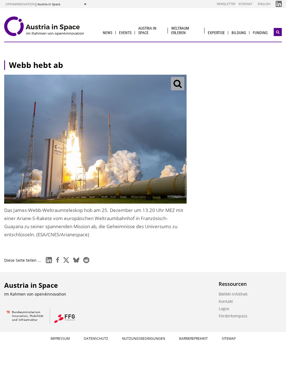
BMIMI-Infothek (233, 294)
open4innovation (20, 4)
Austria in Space (147, 30)
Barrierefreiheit (193, 338)
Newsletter (226, 4)
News (107, 32)
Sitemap (229, 338)
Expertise (216, 32)
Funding (260, 32)
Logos (224, 308)
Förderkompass (233, 316)
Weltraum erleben (180, 30)
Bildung (239, 32)
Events (125, 32)
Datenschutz (96, 338)
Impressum (60, 338)
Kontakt (245, 4)
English (264, 4)
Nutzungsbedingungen (143, 338)
